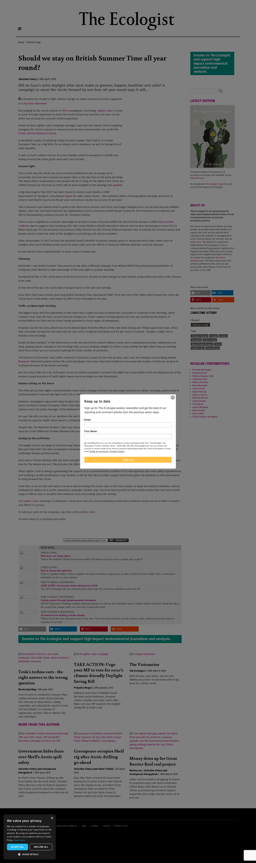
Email (87, 419)
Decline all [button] (41, 846)
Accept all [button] (17, 846)
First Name (90, 431)
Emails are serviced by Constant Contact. (107, 451)
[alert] (29, 837)
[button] (29, 854)
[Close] (173, 397)
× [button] (52, 818)
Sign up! (128, 460)
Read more (19, 840)
